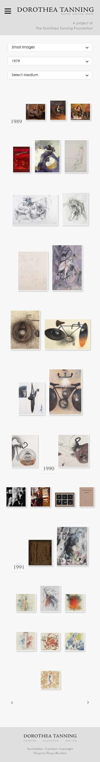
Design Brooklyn (56, 753)
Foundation (35, 749)
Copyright (66, 749)
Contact (51, 749)
